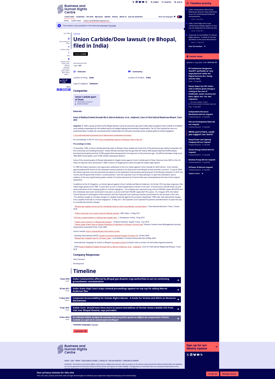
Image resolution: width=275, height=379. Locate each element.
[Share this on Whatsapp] (58, 89)
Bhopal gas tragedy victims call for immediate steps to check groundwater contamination (111, 206)
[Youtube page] (143, 2)
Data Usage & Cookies (90, 360)
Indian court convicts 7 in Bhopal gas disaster (93, 222)
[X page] (133, 2)
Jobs (72, 360)
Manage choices (229, 374)
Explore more (194, 173)
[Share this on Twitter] (61, 89)
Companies (80, 17)
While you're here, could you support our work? (201, 133)
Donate (115, 17)
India (68, 55)
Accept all (212, 374)
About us (123, 17)
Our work (89, 17)
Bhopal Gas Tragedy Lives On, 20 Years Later (93, 238)
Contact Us (103, 360)
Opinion (107, 17)
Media (78, 360)
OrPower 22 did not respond (201, 167)
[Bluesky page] (140, 2)
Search (179, 2)
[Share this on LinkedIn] (64, 89)
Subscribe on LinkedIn (131, 360)
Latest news (69, 17)
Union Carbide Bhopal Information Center (103, 231)
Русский (112, 25)
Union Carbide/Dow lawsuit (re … (97, 20)
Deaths (63, 70)
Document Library (118, 242)
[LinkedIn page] (136, 2)
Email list (167, 2)
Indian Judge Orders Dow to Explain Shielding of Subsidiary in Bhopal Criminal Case (109, 224)
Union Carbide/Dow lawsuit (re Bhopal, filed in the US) (120, 139)
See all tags (64, 81)
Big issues (99, 17)
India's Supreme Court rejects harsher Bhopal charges (97, 213)
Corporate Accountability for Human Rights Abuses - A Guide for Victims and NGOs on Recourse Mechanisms (203, 37)
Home (66, 20)
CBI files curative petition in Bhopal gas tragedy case (95, 217)
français (95, 324)
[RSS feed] (146, 2)
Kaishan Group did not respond (202, 160)
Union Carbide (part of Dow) (85, 98)
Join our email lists (135, 17)
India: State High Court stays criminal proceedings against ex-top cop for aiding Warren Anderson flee (203, 25)
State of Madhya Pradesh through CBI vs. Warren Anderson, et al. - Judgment (110, 247)
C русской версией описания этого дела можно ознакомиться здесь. (102, 135)
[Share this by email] (69, 89)
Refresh (211, 62)
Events (66, 360)
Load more (79, 331)
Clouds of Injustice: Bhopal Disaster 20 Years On (118, 235)
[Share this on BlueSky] (66, 89)
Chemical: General (65, 49)
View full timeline (196, 46)
